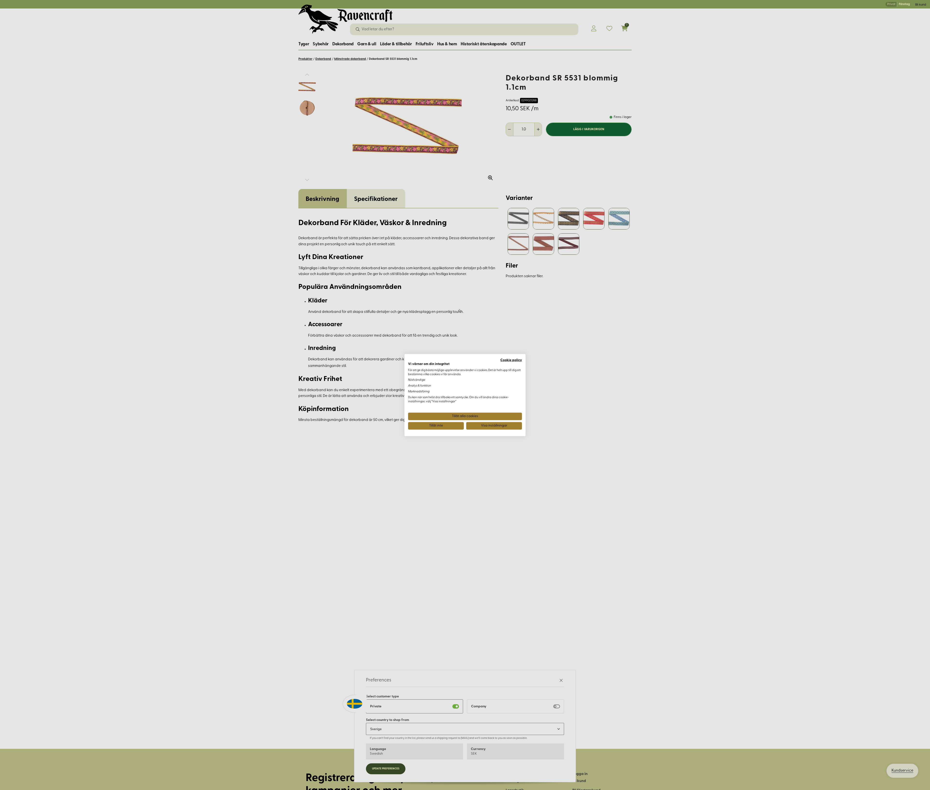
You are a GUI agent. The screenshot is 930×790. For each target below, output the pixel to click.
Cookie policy (511, 360)
